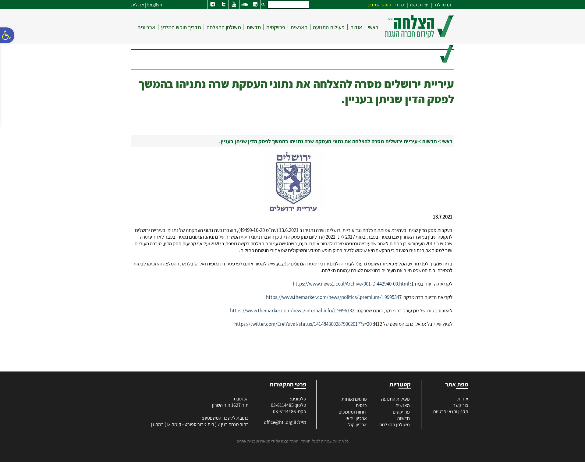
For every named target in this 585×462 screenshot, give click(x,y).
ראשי (373, 27)
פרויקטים (275, 27)
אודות (356, 27)
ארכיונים (146, 27)
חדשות (253, 27)
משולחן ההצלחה (224, 27)
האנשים (299, 27)
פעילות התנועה (329, 27)
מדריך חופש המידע (181, 27)
